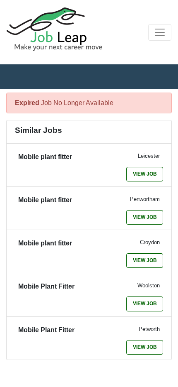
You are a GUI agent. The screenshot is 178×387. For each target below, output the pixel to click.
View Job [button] (145, 174)
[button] (159, 32)
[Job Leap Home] (58, 29)
